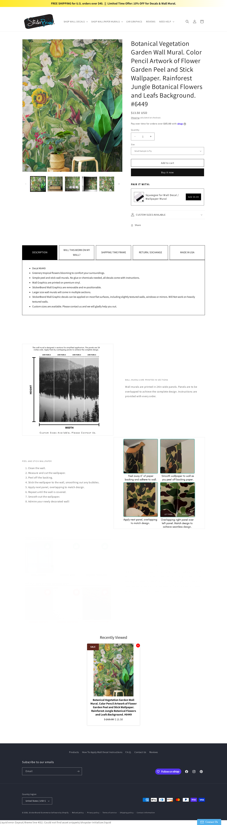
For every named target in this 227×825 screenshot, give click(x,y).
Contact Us (140, 752)
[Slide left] (25, 184)
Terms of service (109, 812)
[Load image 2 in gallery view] (55, 184)
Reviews (153, 752)
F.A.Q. (128, 752)
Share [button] (138, 225)
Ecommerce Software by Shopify (55, 812)
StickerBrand (34, 812)
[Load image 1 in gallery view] (38, 184)
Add (193, 197)
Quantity (135, 129)
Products (74, 752)
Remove (138, 645)
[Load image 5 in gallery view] (106, 184)
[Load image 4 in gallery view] (89, 184)
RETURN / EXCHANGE (150, 252)
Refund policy (78, 812)
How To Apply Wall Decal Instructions (102, 752)
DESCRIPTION (39, 252)
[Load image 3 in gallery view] (72, 184)
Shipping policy (127, 812)
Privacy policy (93, 812)
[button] (75, 21)
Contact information (146, 812)
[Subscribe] (78, 771)
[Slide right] (119, 184)
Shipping (135, 117)
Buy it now (167, 172)
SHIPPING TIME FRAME (113, 252)
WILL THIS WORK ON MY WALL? (76, 252)
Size (133, 144)
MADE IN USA (187, 252)
